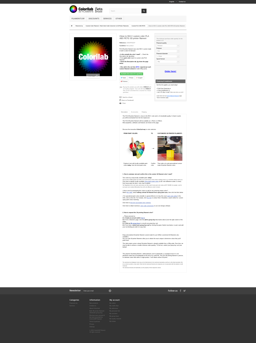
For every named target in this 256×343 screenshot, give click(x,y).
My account (115, 300)
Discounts (94, 18)
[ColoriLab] (88, 9)
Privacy (92, 324)
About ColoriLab (95, 308)
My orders (113, 303)
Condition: (123, 45)
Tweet (124, 78)
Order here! (170, 71)
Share (131, 78)
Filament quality (161, 43)
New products (94, 303)
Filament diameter (162, 53)
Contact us (182, 1)
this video (129, 192)
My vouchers (113, 313)
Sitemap (92, 326)
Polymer (159, 48)
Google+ (140, 78)
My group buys (114, 316)
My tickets (113, 321)
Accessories (134, 112)
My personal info (115, 311)
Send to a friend (127, 97)
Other (119, 18)
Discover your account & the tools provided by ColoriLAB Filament (97, 317)
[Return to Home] (72, 26)
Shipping (144, 112)
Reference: (123, 43)
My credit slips (114, 305)
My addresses (114, 308)
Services (107, 18)
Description (124, 112)
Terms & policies (95, 321)
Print (124, 103)
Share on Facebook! (127, 100)
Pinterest (125, 81)
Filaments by (78, 18)
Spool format (160, 59)
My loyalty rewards (115, 318)
